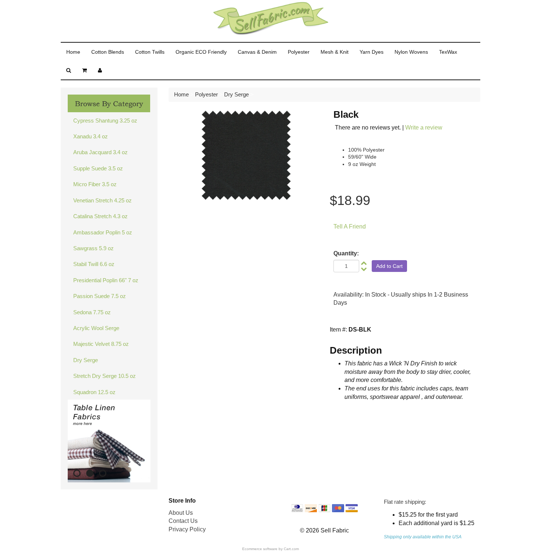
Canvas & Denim (257, 52)
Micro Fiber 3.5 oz (95, 184)
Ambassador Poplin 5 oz (102, 232)
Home (73, 52)
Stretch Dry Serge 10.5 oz (104, 376)
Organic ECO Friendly (201, 52)
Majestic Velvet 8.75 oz (101, 344)
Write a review (423, 127)
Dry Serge (85, 360)
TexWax (448, 52)
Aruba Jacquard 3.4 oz (100, 152)
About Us (181, 513)
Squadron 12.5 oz (94, 392)
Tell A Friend (349, 226)
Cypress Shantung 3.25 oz (105, 120)
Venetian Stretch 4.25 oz (102, 200)
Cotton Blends (107, 52)
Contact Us (183, 521)
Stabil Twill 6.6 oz (93, 264)
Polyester (299, 52)
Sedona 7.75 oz (92, 312)
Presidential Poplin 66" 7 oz (105, 280)
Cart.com (291, 549)
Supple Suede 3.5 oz (98, 168)
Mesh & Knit (335, 52)
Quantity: (346, 253)
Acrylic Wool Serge (96, 328)
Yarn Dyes (371, 52)
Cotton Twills (150, 52)
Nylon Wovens (411, 52)
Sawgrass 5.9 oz (93, 248)
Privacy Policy (187, 529)
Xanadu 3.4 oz (90, 136)
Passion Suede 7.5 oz (99, 296)
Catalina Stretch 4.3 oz (100, 216)
